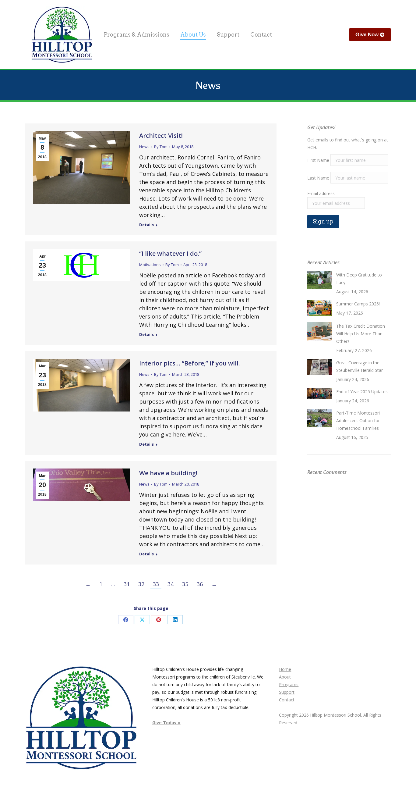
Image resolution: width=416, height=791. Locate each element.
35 (185, 584)
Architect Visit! (161, 135)
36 (200, 584)
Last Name (318, 178)
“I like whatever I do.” (170, 253)
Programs (288, 684)
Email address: (321, 193)
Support (286, 692)
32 (141, 584)
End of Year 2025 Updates (362, 391)
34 (170, 584)
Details (146, 224)
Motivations (150, 264)
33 (156, 584)
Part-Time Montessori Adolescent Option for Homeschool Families (358, 420)
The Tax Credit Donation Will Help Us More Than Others (360, 333)
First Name (318, 160)
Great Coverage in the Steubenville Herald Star (359, 366)
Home (285, 669)
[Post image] (319, 280)
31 (127, 584)
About (285, 677)
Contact (286, 700)
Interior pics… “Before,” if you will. (189, 363)
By (160, 146)
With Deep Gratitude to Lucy (359, 278)
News (144, 146)
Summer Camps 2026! (358, 304)
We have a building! (168, 473)
